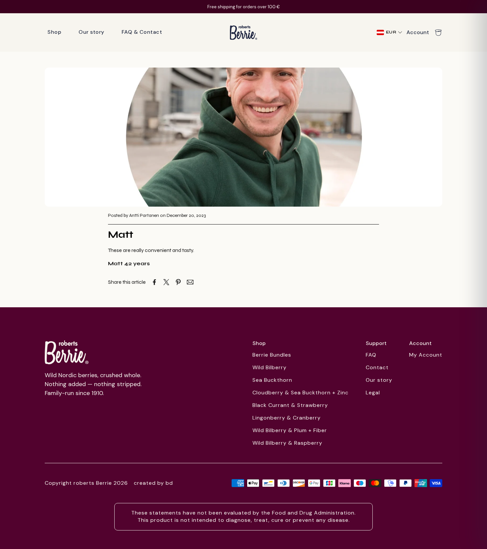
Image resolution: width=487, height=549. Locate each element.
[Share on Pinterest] (178, 282)
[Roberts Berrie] (66, 352)
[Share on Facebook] (154, 282)
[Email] (190, 282)
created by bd (153, 482)
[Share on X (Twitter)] (166, 282)
